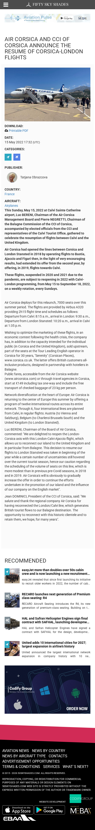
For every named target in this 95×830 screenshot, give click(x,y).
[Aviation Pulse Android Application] (47, 18)
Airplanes (11, 205)
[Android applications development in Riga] (47, 691)
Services (51, 766)
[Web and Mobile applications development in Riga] (81, 798)
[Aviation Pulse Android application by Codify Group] (52, 810)
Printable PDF (18, 130)
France (10, 194)
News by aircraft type (24, 756)
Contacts (58, 756)
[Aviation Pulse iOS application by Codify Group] (17, 810)
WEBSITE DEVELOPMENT (52, 801)
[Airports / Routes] (17, 157)
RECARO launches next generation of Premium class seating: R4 (56, 596)
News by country (48, 751)
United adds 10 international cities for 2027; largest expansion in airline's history (54, 644)
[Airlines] (9, 157)
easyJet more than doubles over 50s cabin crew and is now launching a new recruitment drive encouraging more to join (54, 571)
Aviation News (15, 751)
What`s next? (75, 766)
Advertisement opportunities (31, 761)
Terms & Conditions (21, 766)
